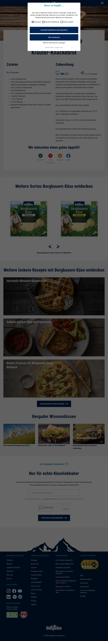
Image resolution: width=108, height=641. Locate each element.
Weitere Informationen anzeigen (54, 43)
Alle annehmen (54, 37)
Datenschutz (49, 47)
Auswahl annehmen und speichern (54, 30)
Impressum (59, 47)
